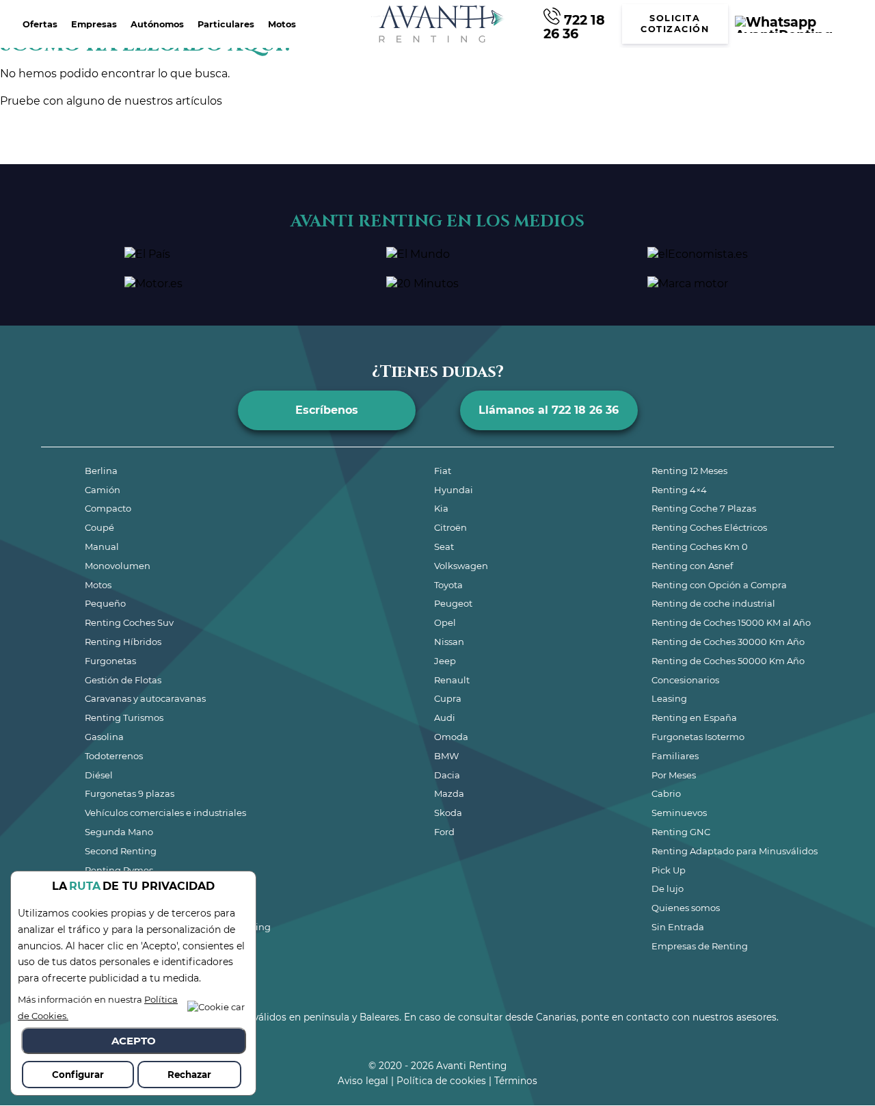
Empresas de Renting (699, 945)
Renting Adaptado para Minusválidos (734, 850)
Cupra (447, 698)
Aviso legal (363, 1080)
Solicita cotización (675, 23)
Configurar (78, 1074)
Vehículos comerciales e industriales (165, 812)
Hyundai (453, 489)
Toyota (448, 584)
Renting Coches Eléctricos (709, 527)
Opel (445, 622)
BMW (446, 755)
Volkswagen (461, 565)
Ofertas (40, 24)
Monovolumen (117, 565)
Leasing (669, 698)
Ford (444, 831)
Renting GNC (680, 831)
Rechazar (189, 1074)
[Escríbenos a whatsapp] (800, 24)
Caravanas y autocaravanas (145, 698)
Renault (452, 679)
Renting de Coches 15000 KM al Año (731, 622)
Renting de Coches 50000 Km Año (728, 660)
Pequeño (105, 603)
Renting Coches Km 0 (699, 546)
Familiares (675, 755)
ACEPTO (133, 1040)
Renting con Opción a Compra (719, 584)
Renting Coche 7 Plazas (703, 508)
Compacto (108, 508)
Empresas (94, 24)
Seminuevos (679, 812)
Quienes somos (685, 907)
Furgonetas (110, 660)
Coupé (99, 527)
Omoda (451, 736)
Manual (102, 546)
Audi (444, 717)
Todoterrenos (114, 755)
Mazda (449, 793)
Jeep (445, 660)
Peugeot (453, 603)
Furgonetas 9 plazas (129, 793)
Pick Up (668, 870)
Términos (515, 1080)
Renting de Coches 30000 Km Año (728, 641)
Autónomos (157, 24)
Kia (441, 508)
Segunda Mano (119, 831)
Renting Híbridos (123, 641)
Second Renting (121, 850)
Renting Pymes (119, 870)
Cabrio (666, 793)
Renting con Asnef (692, 565)
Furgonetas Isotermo (697, 736)
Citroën (450, 527)
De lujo (667, 888)
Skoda (448, 812)
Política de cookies (441, 1080)
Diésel (99, 774)
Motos (282, 24)
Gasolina (104, 736)
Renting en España (694, 717)
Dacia (447, 774)
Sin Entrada (677, 926)
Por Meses (673, 774)
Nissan (449, 641)
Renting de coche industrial (713, 603)
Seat (444, 546)
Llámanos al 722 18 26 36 (549, 410)
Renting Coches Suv (129, 622)
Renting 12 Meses (689, 470)
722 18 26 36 (574, 26)
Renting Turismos (124, 717)
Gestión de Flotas (123, 679)
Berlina (101, 470)
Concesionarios (685, 679)
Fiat (442, 470)
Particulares (226, 24)
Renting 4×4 (679, 489)
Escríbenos (326, 410)
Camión (102, 489)
